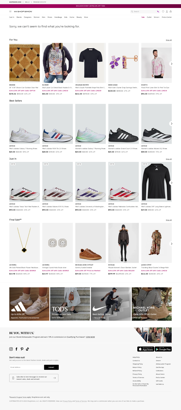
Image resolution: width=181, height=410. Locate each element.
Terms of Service (138, 377)
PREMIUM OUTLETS (39, 2)
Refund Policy (137, 371)
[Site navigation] (10, 11)
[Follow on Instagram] (11, 350)
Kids (65, 17)
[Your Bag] (171, 12)
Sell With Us (160, 384)
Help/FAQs (136, 357)
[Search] (145, 11)
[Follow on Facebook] (17, 350)
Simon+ (157, 17)
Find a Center (167, 17)
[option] (24, 69)
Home (72, 17)
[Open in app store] (146, 351)
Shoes (50, 17)
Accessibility (137, 381)
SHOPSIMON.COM (15, 2)
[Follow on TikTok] (27, 350)
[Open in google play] (163, 351)
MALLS (27, 2)
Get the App (160, 367)
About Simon (160, 374)
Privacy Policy (137, 374)
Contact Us (136, 361)
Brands (19, 17)
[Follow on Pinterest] (22, 350)
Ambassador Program (163, 364)
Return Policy (137, 367)
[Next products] (171, 63)
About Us (159, 357)
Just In (11, 17)
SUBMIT (51, 367)
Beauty (79, 17)
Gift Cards (159, 381)
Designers (27, 17)
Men (43, 17)
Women (37, 17)
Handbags (58, 17)
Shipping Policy (138, 364)
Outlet (149, 17)
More (86, 17)
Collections (159, 371)
